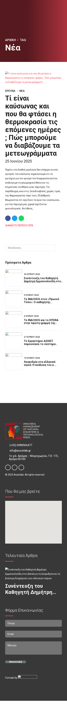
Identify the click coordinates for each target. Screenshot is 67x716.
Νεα (22, 91)
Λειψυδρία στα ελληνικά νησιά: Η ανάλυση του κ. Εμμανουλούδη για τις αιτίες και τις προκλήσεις (42, 366)
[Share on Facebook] (8, 218)
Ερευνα (10, 91)
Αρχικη (10, 40)
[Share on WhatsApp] (21, 218)
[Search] (58, 248)
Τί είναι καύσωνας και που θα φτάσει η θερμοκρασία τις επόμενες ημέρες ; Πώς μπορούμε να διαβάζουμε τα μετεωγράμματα (33, 125)
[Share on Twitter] (14, 218)
